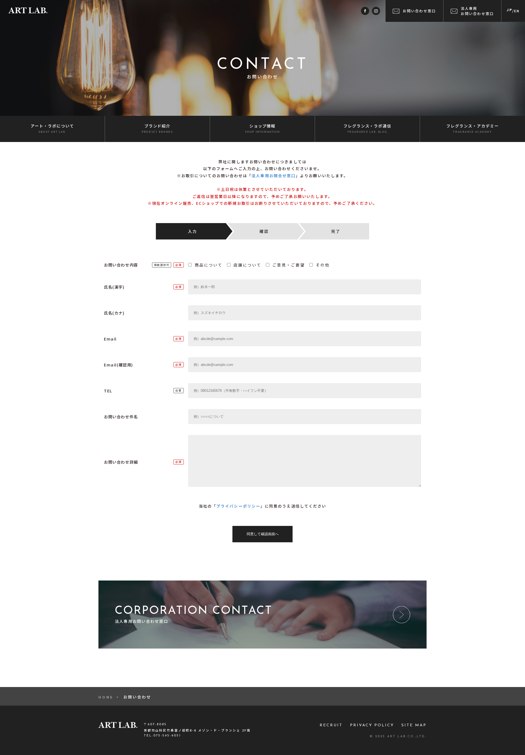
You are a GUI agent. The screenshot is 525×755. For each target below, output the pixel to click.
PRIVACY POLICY (372, 725)
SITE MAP (414, 725)
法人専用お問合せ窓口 (274, 175)
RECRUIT (331, 725)
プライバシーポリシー (238, 506)
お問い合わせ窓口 (419, 10)
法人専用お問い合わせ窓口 (477, 11)
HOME (105, 697)
